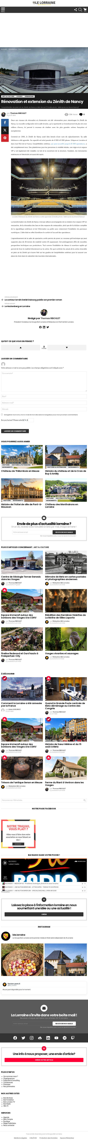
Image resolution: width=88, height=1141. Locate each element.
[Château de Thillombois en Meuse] (22, 456)
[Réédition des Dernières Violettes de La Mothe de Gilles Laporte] (66, 601)
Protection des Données (49, 1138)
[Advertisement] (44, 30)
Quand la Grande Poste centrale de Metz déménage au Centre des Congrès (65, 706)
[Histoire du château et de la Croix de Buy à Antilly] (66, 456)
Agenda (6, 1117)
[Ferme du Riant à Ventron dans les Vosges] (66, 768)
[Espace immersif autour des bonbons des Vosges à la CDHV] (22, 601)
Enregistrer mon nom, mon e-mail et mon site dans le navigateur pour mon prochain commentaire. (41, 415)
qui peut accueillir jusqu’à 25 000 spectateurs (68, 144)
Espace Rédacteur (67, 1138)
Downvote (66, 347)
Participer (6, 1084)
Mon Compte (8, 1119)
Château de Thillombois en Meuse (20, 471)
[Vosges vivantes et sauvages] (66, 639)
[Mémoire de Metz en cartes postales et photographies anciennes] (66, 562)
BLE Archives (8, 1098)
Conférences (8, 1082)
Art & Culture (41, 547)
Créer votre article (44, 1060)
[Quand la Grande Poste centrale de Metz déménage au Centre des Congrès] (66, 689)
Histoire (6, 465)
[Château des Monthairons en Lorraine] (66, 490)
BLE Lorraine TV (9, 1102)
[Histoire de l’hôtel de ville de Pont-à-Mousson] (22, 490)
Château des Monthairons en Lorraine (61, 506)
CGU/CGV (33, 1138)
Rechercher (84, 800)
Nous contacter (8, 1125)
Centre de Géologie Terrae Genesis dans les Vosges (21, 578)
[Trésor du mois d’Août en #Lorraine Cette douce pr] (22, 964)
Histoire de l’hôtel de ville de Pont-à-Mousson (21, 506)
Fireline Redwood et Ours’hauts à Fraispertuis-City (19, 655)
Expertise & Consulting (11, 1080)
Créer (44, 914)
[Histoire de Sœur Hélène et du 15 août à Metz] (66, 730)
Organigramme (9, 1078)
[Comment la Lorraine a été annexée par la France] (22, 689)
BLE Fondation (8, 1100)
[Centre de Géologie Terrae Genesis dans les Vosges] (22, 562)
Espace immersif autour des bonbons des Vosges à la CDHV (18, 616)
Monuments (7, 467)
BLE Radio (7, 1104)
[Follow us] (75, 10)
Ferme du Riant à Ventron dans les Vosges (64, 784)
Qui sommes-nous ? (10, 1076)
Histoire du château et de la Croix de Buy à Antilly (65, 472)
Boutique (6, 1121)
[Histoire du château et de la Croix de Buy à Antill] (66, 964)
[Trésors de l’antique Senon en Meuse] (22, 768)
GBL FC (5, 1106)
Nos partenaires (9, 1086)
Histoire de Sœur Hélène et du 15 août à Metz (63, 745)
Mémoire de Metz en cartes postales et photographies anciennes (65, 578)
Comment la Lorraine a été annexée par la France (21, 704)
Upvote (20, 347)
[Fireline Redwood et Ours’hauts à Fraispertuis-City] (22, 639)
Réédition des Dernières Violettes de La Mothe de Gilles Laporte (65, 616)
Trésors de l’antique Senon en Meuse (21, 782)
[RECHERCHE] (80, 10)
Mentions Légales (20, 1138)
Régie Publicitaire (9, 1123)
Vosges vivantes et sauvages (61, 653)
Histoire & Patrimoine (21, 465)
